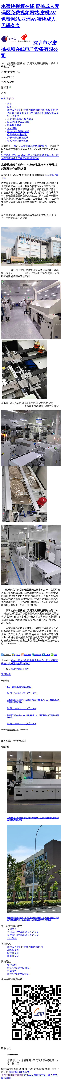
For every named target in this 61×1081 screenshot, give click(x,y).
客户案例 (12, 964)
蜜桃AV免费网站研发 (18, 122)
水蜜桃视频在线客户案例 (20, 119)
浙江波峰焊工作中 (10, 155)
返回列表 (6, 674)
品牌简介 (12, 929)
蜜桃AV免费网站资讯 (18, 131)
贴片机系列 (13, 953)
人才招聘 (12, 128)
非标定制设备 (52, 113)
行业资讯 (22, 134)
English (10, 98)
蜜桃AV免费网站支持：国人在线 (40, 1075)
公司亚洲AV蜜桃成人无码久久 (23, 932)
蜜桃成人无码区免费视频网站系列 (25, 110)
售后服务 (12, 971)
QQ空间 (17, 655)
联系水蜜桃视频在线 (17, 140)
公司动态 (12, 134)
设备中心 (12, 107)
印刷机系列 (23, 113)
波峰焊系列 (49, 110)
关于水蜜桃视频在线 (17, 137)
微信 (55, 655)
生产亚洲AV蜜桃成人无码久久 (23, 935)
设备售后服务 (14, 125)
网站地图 (17, 1075)
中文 (3, 98)
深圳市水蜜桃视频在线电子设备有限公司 (29, 49)
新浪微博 (27, 655)
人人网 (47, 655)
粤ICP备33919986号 (19, 1072)
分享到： (7, 655)
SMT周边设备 (37, 113)
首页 (9, 104)
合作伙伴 (12, 938)
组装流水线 (13, 116)
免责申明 (6, 1075)
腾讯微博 (37, 655)
